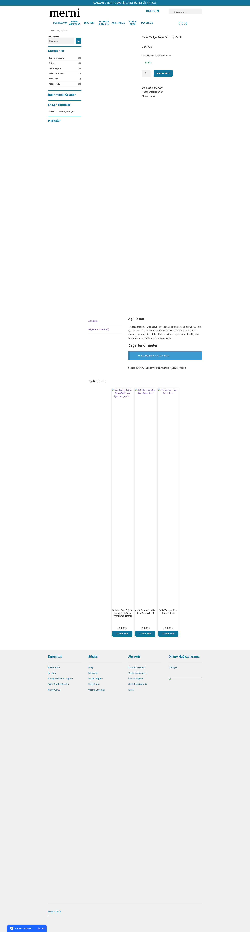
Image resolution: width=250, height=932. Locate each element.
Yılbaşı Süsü (133, 23)
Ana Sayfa (55, 30)
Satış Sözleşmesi (136, 667)
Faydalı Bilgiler (95, 678)
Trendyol (173, 667)
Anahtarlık (118, 22)
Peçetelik (147, 22)
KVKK (131, 689)
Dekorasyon (60, 22)
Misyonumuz (54, 689)
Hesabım (152, 11)
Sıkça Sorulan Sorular (58, 684)
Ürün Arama (53, 36)
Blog (90, 667)
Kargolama (93, 684)
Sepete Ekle (163, 73)
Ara (78, 41)
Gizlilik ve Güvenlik (137, 684)
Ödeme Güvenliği (96, 689)
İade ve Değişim (135, 678)
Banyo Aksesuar (74, 23)
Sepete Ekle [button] (122, 633)
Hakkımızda (54, 667)
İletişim (52, 672)
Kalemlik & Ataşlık (104, 23)
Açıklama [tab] (93, 320)
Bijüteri (89, 22)
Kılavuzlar (93, 672)
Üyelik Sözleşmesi (137, 672)
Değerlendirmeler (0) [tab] (98, 329)
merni (153, 96)
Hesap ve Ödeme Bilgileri (60, 678)
